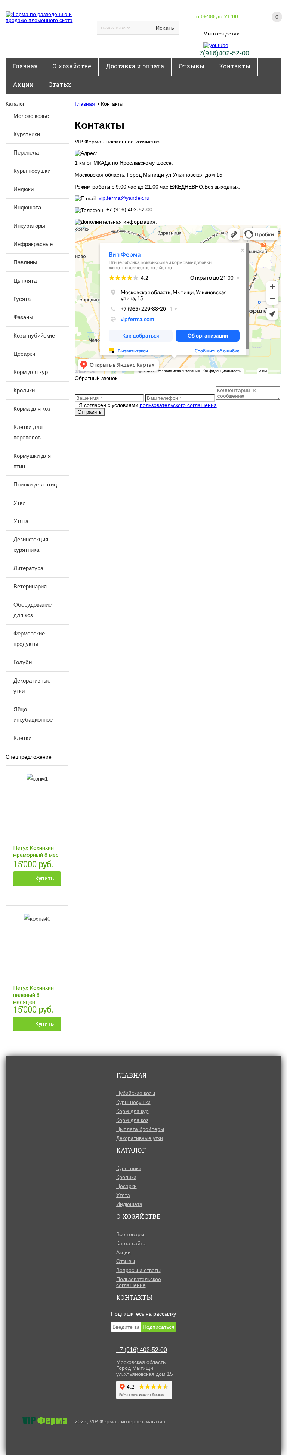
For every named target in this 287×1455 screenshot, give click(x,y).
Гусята (22, 299)
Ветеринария (30, 586)
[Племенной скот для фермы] (47, 17)
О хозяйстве (71, 66)
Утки (19, 503)
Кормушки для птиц (32, 461)
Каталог (15, 104)
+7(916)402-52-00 (222, 53)
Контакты (234, 66)
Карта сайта (131, 1243)
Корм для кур (30, 372)
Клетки (22, 738)
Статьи (59, 84)
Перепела (26, 152)
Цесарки (24, 354)
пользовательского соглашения (178, 405)
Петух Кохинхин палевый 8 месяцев (33, 995)
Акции (23, 84)
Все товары (130, 1234)
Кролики (24, 390)
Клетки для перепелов (28, 432)
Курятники (26, 134)
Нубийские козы (135, 1093)
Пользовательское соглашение (138, 1282)
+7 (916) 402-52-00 (141, 1350)
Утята (20, 521)
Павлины (25, 262)
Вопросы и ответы (138, 1270)
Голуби (22, 662)
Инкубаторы (29, 226)
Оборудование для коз (32, 609)
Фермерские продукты (29, 638)
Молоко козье (31, 116)
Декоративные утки (31, 685)
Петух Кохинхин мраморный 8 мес (36, 851)
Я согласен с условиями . (148, 405)
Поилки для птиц (35, 484)
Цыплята (25, 280)
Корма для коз (31, 408)
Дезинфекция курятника (30, 544)
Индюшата (27, 207)
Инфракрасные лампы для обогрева (37, 244)
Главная (25, 66)
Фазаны (23, 317)
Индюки (23, 189)
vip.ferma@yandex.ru (124, 198)
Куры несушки (31, 171)
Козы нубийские (34, 335)
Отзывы (191, 66)
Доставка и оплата (135, 66)
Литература (28, 568)
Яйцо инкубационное (33, 714)
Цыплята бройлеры (140, 1129)
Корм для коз (132, 1120)
